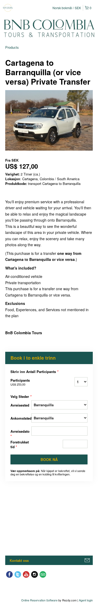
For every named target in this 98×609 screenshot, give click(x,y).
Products (12, 47)
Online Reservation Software (39, 600)
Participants (20, 382)
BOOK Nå (49, 459)
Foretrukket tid (19, 444)
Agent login (86, 600)
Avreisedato (20, 433)
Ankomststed (20, 418)
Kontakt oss (19, 560)
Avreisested (19, 405)
